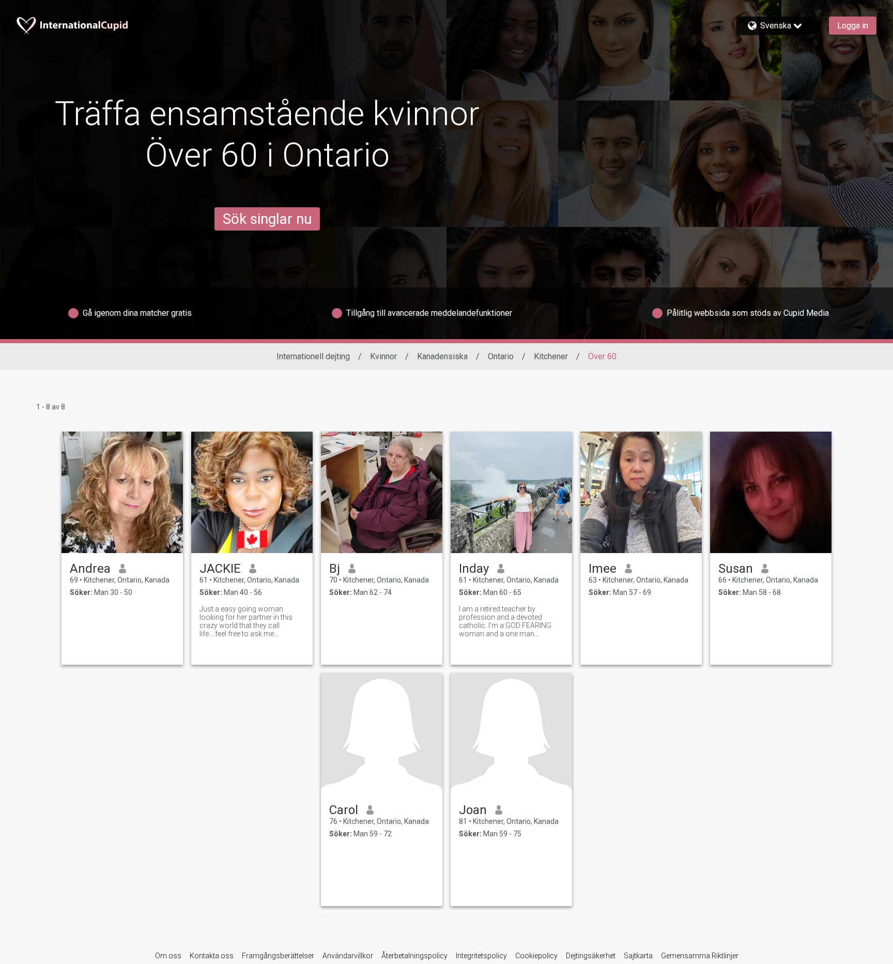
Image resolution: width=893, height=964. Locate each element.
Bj (334, 568)
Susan (735, 568)
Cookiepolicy (536, 956)
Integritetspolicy (481, 956)
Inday (474, 568)
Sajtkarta (638, 956)
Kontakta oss (212, 956)
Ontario (501, 356)
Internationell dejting (313, 356)
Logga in (852, 25)
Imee (603, 568)
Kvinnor (383, 356)
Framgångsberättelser (278, 956)
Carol (343, 810)
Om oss (168, 956)
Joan (473, 810)
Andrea (90, 568)
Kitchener (551, 356)
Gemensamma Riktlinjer (699, 956)
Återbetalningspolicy (414, 956)
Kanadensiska (442, 356)
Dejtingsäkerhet (590, 956)
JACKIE (220, 568)
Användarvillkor (347, 956)
